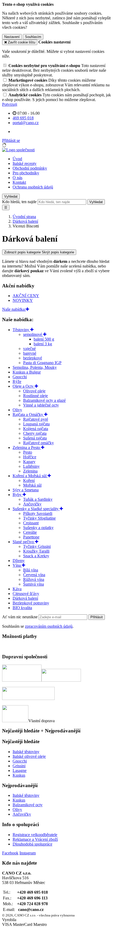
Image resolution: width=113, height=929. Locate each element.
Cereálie (30, 532)
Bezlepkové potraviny (31, 603)
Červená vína (34, 574)
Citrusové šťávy (26, 593)
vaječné (29, 348)
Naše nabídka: (14, 309)
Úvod (17, 159)
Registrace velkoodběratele (35, 834)
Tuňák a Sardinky (38, 499)
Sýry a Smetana (26, 490)
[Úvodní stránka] (18, 150)
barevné (29, 353)
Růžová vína (33, 579)
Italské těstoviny (26, 751)
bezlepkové (32, 358)
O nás (17, 177)
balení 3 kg (43, 344)
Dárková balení (25, 598)
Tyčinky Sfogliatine (39, 518)
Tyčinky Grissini (37, 546)
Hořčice (29, 457)
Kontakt (19, 182)
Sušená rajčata (35, 438)
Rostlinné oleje (35, 395)
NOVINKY (23, 300)
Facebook (10, 853)
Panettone (31, 537)
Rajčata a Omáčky (28, 414)
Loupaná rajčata (36, 424)
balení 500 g (44, 339)
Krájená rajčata (35, 428)
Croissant (31, 523)
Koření (29, 480)
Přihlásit (96, 617)
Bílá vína (30, 570)
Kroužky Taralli (36, 551)
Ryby (18, 494)
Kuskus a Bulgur (27, 372)
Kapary (29, 461)
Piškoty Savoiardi (37, 513)
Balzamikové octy (28, 805)
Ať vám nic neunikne (20, 617)
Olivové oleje (34, 391)
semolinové (33, 334)
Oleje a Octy (24, 386)
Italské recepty (25, 163)
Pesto (27, 452)
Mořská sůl (32, 485)
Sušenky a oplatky (38, 527)
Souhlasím (33, 37)
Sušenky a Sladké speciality (36, 509)
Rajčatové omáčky (38, 443)
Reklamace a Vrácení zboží (35, 839)
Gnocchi (20, 377)
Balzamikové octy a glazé (44, 400)
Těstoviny (21, 329)
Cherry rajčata (35, 433)
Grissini (19, 766)
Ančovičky (32, 504)
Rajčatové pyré (35, 419)
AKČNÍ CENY (26, 295)
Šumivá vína (33, 584)
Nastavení (12, 37)
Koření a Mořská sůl (30, 476)
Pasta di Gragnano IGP (42, 362)
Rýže (17, 381)
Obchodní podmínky (30, 168)
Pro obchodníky (26, 173)
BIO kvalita (22, 607)
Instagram (27, 853)
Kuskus (19, 775)
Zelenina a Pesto (27, 447)
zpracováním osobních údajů (49, 626)
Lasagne (20, 770)
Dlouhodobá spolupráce (32, 844)
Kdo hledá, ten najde (19, 201)
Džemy (19, 560)
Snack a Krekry (36, 556)
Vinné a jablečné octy (41, 405)
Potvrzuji (9, 104)
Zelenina (30, 471)
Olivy (17, 410)
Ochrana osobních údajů (33, 187)
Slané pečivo (24, 541)
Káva (17, 589)
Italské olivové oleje (29, 756)
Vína (17, 565)
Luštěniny (31, 466)
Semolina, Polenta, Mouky (35, 367)
